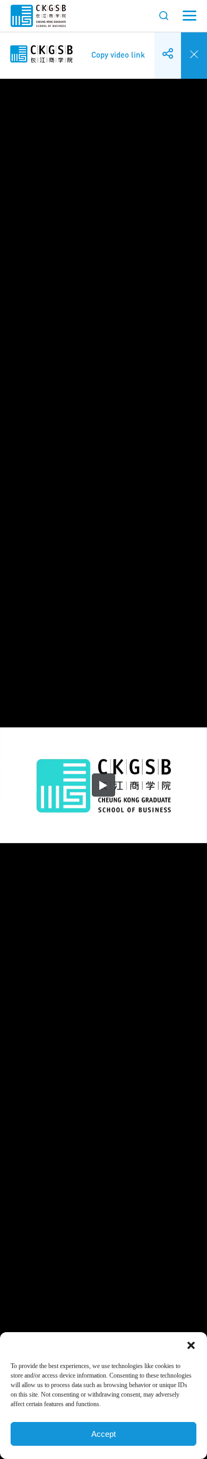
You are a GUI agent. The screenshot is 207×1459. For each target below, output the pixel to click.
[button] (191, 1345)
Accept (103, 1433)
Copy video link (118, 46)
